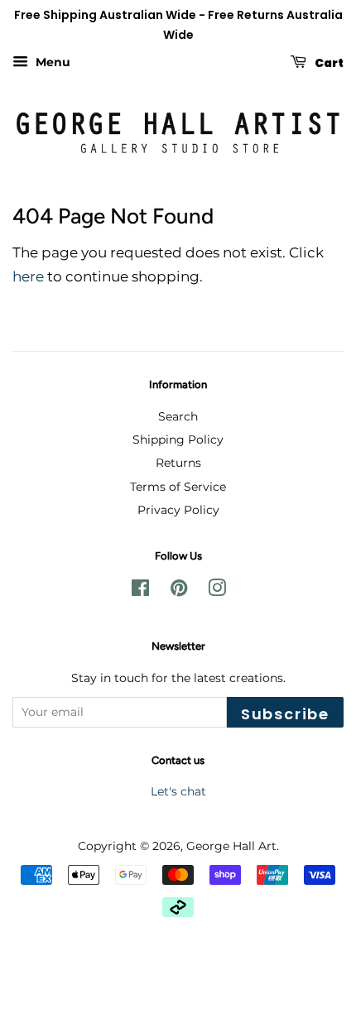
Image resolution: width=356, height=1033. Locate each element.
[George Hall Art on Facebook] (140, 591)
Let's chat (178, 791)
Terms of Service (178, 486)
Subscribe (285, 714)
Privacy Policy (178, 509)
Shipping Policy (178, 439)
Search (178, 416)
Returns (178, 462)
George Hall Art (231, 845)
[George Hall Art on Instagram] (217, 591)
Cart (328, 62)
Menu (51, 62)
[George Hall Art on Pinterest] (179, 591)
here (28, 276)
